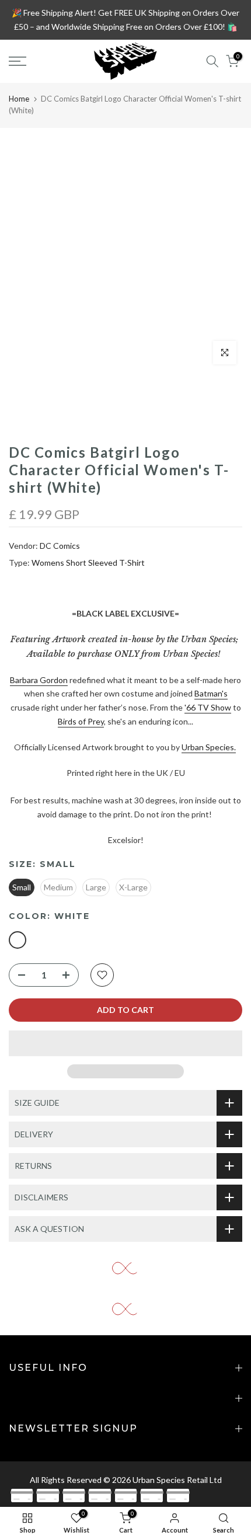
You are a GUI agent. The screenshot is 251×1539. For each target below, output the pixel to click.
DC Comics (60, 546)
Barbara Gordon (39, 680)
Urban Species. (209, 747)
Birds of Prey (81, 721)
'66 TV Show (207, 707)
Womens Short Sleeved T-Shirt (88, 562)
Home (19, 98)
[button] (125, 1043)
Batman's (211, 693)
